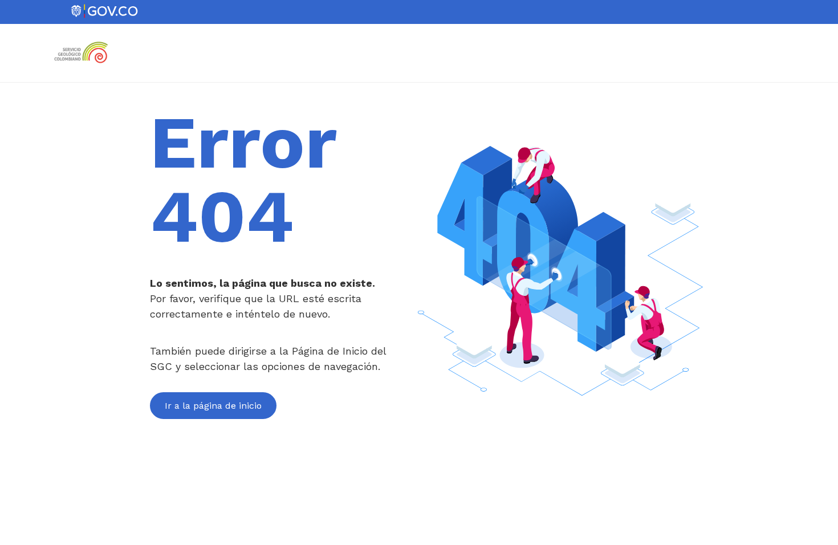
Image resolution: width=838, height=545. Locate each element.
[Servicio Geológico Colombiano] (84, 67)
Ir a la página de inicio (213, 405)
